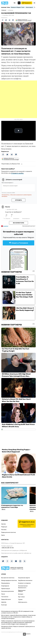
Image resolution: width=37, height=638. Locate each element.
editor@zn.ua (27, 553)
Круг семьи (21, 597)
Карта (3, 535)
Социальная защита (24, 577)
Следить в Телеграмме (20, 243)
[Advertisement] (18, 99)
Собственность (22, 602)
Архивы (3, 524)
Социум (20, 591)
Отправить (18, 200)
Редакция (4, 527)
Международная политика (9, 580)
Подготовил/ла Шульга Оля (10, 164)
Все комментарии (18, 222)
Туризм (20, 599)
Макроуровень (5, 583)
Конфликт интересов (24, 583)
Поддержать (27, 2)
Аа (19, 2)
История (20, 594)
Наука (3, 594)
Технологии (4, 596)
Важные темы (5, 7)
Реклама (3, 529)
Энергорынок (5, 586)
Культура (4, 605)
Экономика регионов (7, 591)
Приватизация (5, 588)
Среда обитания (6, 599)
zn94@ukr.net (23, 550)
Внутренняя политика (7, 577)
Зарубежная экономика (25, 580)
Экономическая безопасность (23, 586)
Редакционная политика (8, 532)
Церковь (3, 602)
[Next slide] (34, 7)
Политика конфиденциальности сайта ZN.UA (12, 632)
